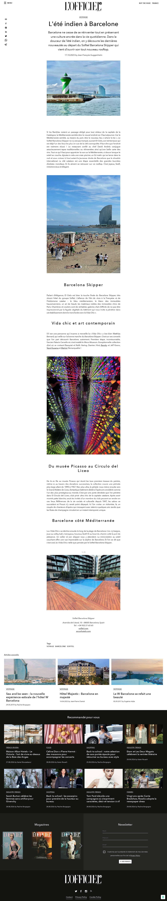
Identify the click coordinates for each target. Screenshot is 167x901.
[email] (6, 19)
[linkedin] (6, 32)
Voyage (83, 17)
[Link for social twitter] (76, 892)
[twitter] (6, 36)
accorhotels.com (83, 631)
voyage (50, 646)
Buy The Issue (145, 3)
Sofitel (70, 646)
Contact (69, 897)
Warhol (64, 348)
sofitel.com (83, 628)
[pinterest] (6, 28)
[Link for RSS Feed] (91, 891)
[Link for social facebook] (81, 892)
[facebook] (6, 24)
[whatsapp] (6, 40)
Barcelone (60, 646)
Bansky (104, 345)
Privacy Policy (135, 856)
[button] (117, 582)
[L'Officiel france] (83, 6)
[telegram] (6, 45)
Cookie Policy (95, 897)
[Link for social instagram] (86, 892)
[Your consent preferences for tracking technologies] (163, 897)
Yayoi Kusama (53, 348)
